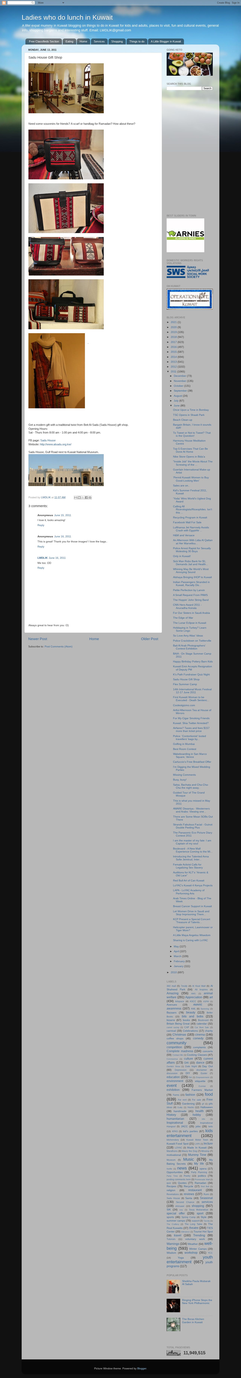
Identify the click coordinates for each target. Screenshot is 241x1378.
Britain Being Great (178, 1023)
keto (210, 1126)
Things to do (136, 41)
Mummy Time (197, 1154)
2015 (174, 351)
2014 (174, 357)
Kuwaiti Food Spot (177, 1143)
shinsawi (179, 1206)
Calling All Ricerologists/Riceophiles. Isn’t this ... (192, 509)
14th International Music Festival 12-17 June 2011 (192, 691)
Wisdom (171, 1252)
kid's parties (190, 1131)
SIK (169, 1209)
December (180, 376)
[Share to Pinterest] (90, 497)
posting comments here (179, 1179)
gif (203, 1104)
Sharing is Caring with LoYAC (190, 940)
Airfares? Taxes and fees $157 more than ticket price (191, 729)
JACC (184, 1126)
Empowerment (202, 1077)
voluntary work (195, 1239)
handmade (180, 1111)
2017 (174, 342)
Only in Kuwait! (182, 556)
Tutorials (171, 1239)
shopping (198, 1205)
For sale (196, 1100)
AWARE (197, 1004)
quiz (169, 1183)
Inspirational (175, 1122)
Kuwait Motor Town (197, 1140)
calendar (202, 1023)
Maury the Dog (189, 1151)
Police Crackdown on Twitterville (192, 640)
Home (83, 41)
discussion (172, 1073)
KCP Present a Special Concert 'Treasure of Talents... (191, 921)
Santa (188, 1198)
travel (177, 1235)
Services (99, 41)
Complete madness (180, 1051)
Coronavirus (172, 1059)
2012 (174, 366)
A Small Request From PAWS (190, 595)
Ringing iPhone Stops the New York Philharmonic (197, 1302)
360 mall (171, 986)
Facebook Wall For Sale (187, 522)
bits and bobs (192, 1016)
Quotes (182, 1183)
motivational (174, 1155)
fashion (190, 1094)
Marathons (172, 1151)
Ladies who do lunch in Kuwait (67, 17)
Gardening (188, 1103)
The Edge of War (183, 617)
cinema (200, 1034)
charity (209, 1030)
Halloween (206, 1107)
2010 (174, 972)
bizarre (171, 1020)
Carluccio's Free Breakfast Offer (192, 761)
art (211, 997)
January (179, 966)
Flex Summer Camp (185, 684)
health (199, 1111)
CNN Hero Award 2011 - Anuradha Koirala (187, 606)
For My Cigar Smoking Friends (191, 718)
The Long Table (193, 1224)
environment (175, 1081)
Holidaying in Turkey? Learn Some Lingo (189, 629)
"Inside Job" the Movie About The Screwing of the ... (193, 463)
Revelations (173, 1194)
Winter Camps (198, 1248)
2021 (174, 322)
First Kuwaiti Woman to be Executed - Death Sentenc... (191, 699)
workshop (191, 1252)
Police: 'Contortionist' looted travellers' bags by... (189, 738)
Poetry (187, 1176)
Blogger (141, 1368)
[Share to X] (83, 497)
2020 (174, 327)
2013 (174, 361)
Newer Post (37, 639)
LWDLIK (42, 557)
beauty (190, 1012)
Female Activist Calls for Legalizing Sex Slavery (188, 866)
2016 (174, 347)
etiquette (200, 1081)
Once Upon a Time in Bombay (191, 409)
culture (188, 1058)
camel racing (173, 1027)
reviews (189, 1194)
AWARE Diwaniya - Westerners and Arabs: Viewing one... (191, 810)
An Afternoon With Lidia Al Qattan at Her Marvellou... (193, 542)
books (186, 1020)
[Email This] (76, 497)
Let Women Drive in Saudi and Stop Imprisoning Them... (191, 913)
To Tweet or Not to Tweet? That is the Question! (192, 434)
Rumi (206, 1194)
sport (200, 1213)
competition (174, 1047)
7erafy (184, 986)
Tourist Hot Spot (203, 1231)
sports (170, 1217)
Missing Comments (184, 774)
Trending (199, 1235)
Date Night (191, 1066)
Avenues (172, 1004)
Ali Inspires (201, 989)
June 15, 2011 (62, 515)
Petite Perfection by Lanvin (189, 590)
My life (199, 1163)
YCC (210, 1253)
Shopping (117, 41)
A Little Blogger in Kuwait (166, 41)
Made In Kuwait (197, 1147)
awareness (174, 1008)
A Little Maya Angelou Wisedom (191, 935)
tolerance (185, 1232)
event (172, 1085)
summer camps (176, 1220)
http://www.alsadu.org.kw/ (55, 444)
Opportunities (175, 1172)
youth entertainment (190, 1259)
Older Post (149, 639)
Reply (40, 525)
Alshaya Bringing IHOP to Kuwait (192, 577)
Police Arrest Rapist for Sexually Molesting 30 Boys (192, 550)
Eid (190, 1077)
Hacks (191, 1107)
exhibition (173, 1089)
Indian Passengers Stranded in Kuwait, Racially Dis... (191, 584)
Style (204, 1217)
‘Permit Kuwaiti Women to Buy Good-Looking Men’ (191, 479)
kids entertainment (190, 1133)
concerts (208, 1051)
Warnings (173, 1243)
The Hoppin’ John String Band (191, 600)
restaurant (195, 1190)
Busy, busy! (180, 779)
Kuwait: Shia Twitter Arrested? (191, 723)
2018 (174, 337)
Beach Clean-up (182, 419)
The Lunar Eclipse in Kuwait (189, 622)
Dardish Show (173, 1066)
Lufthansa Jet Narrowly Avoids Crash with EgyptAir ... (191, 529)
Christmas (179, 1034)
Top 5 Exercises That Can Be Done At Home (190, 450)
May (177, 946)
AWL (193, 1008)
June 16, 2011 (62, 536)
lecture (208, 1143)
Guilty (180, 1107)
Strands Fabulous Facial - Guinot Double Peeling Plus (192, 826)
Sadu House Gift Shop (186, 679)
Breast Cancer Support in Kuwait (192, 906)
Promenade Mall (202, 1179)
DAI (186, 1062)
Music (188, 1159)
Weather (193, 1244)
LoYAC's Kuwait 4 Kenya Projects (193, 885)
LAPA (197, 1144)
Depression (181, 1070)
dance (200, 1062)
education (173, 1077)
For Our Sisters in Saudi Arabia (191, 613)
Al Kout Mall (198, 986)
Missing (205, 1151)
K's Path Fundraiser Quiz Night (191, 674)
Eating (69, 41)
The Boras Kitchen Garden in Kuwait (193, 1321)
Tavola (207, 1221)
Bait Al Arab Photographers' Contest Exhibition (189, 647)
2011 (174, 371)
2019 (174, 332)
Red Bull (205, 1186)
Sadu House (48, 440)
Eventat (202, 1086)
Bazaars (171, 1012)
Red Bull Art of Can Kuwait (188, 880)
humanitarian (175, 1118)
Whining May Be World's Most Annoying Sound (191, 571)
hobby (197, 1114)
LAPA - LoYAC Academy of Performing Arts (188, 892)
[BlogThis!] (79, 497)
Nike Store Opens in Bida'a (189, 456)
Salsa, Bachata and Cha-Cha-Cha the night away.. (191, 786)
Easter (204, 1073)
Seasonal (206, 1198)
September (181, 390)
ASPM (206, 1001)
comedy (198, 1038)
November (180, 381)
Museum (171, 1160)
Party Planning (199, 1172)
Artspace (179, 1001)
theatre (193, 1227)
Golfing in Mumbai (184, 744)
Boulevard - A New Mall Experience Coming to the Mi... (193, 850)
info (203, 1119)
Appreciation (193, 997)
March (178, 956)
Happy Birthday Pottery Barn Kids (193, 661)
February (179, 961)
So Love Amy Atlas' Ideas (188, 635)
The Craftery (173, 1224)
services (207, 1202)
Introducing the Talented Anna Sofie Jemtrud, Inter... (191, 858)
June (177, 405)
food (209, 1094)
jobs (198, 1126)
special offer (176, 1213)
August (178, 395)
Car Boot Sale (202, 1027)
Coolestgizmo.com (184, 705)
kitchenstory (173, 1140)
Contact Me (177, 1055)
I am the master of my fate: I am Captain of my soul (192, 842)
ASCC (193, 1001)
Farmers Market (202, 1090)
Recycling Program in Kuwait (190, 517)
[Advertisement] (190, 152)
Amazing (172, 993)
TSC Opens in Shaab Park (188, 415)
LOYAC (178, 1147)
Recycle (188, 1186)
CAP (186, 1027)
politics (202, 1175)
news (182, 1168)
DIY (188, 1073)
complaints (199, 1047)
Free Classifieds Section (44, 41)
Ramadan (200, 1183)
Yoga (181, 1257)
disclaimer (201, 1070)
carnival (171, 1030)
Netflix (169, 1169)
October (179, 385)
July (176, 400)
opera (203, 1168)
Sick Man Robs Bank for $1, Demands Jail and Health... (190, 563)
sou (181, 1210)
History (171, 1114)
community (176, 1042)
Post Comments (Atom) (58, 646)
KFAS (175, 1131)
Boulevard (203, 1020)
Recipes (171, 1186)
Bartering (205, 1009)
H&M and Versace (183, 535)
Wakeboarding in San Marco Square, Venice (190, 755)
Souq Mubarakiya (198, 1209)
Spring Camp (189, 1217)
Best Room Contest (184, 749)
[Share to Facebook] (86, 497)
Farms (176, 1095)
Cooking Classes (197, 1054)
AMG (193, 993)
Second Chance (185, 1202)
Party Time (172, 1176)
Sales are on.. (181, 485)
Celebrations (190, 1030)
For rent (182, 1100)
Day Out (207, 1066)
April (177, 951)
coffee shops (175, 1038)
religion (171, 1190)
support (195, 1220)
